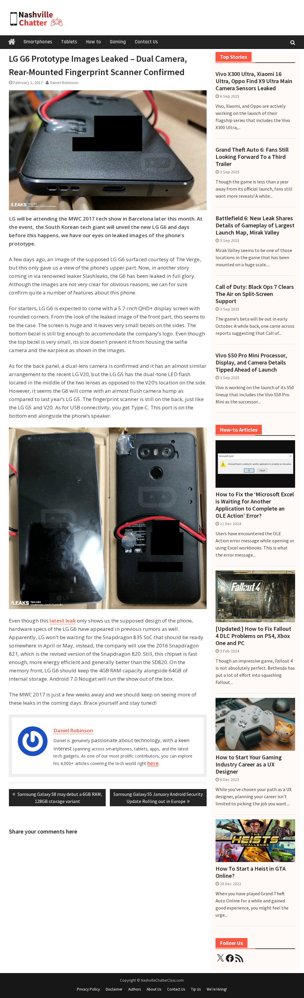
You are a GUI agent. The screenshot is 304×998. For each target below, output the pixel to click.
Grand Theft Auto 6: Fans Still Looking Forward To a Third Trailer (252, 156)
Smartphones (37, 42)
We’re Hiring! (217, 989)
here (152, 763)
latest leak (62, 620)
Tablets (69, 42)
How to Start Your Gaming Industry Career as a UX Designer (249, 764)
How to (93, 42)
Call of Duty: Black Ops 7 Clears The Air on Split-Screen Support (255, 294)
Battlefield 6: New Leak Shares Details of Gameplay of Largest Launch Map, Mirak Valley (255, 225)
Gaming (118, 42)
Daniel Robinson (64, 82)
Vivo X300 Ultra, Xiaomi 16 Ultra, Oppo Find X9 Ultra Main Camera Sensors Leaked (254, 81)
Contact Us (146, 42)
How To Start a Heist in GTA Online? (251, 872)
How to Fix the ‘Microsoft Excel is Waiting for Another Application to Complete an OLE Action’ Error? (255, 505)
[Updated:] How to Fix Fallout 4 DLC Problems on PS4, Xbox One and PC (253, 636)
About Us (154, 989)
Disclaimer (114, 989)
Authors (134, 989)
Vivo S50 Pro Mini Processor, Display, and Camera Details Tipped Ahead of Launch (251, 362)
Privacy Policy (88, 989)
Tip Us (196, 989)
